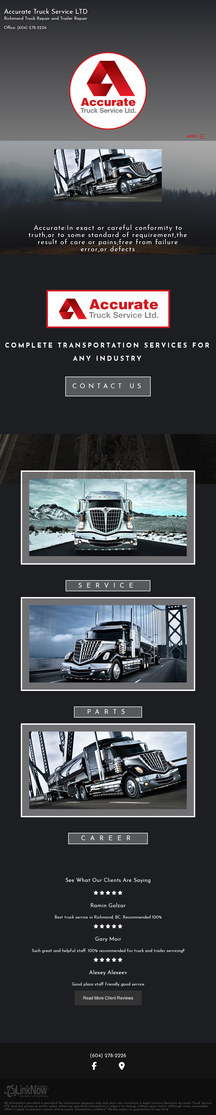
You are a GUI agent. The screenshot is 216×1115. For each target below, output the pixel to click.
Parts (108, 712)
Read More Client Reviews (108, 998)
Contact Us (108, 386)
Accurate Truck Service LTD (46, 12)
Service (108, 586)
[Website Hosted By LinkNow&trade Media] (27, 1088)
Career (108, 838)
